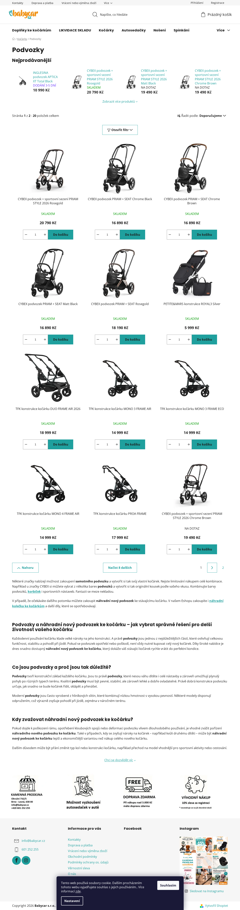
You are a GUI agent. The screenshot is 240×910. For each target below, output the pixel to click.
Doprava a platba (42, 3)
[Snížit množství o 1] (26, 234)
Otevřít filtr (120, 130)
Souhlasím (168, 885)
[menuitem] (31, 30)
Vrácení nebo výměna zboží (79, 3)
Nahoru (28, 568)
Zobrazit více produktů (118, 101)
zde (78, 891)
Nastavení (72, 901)
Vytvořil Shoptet (216, 906)
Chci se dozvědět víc (118, 760)
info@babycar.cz (33, 841)
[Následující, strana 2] (212, 568)
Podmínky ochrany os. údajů (88, 862)
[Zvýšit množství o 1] (45, 234)
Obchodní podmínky (82, 857)
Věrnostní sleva (79, 868)
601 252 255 (30, 849)
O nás (72, 874)
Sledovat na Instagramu (207, 891)
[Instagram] (26, 860)
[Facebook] (16, 860)
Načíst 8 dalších (120, 568)
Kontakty (17, 3)
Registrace (217, 3)
